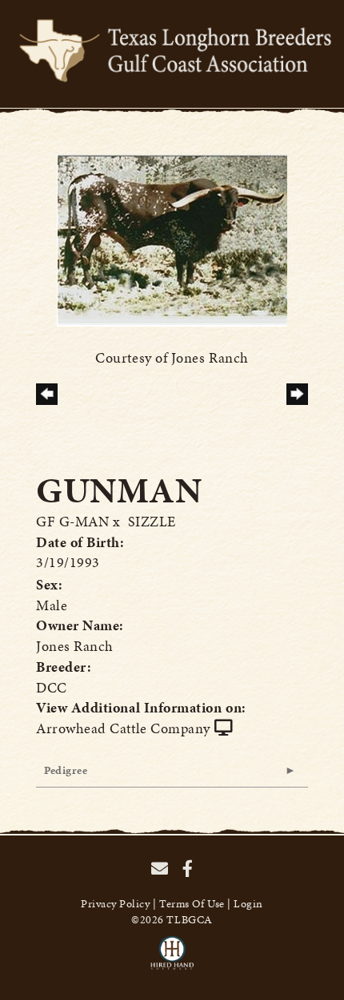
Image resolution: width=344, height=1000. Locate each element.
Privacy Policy (115, 903)
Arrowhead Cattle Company (123, 728)
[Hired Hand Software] (172, 960)
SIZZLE (152, 521)
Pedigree (65, 770)
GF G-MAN (72, 521)
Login (248, 903)
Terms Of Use (191, 903)
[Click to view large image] (172, 238)
